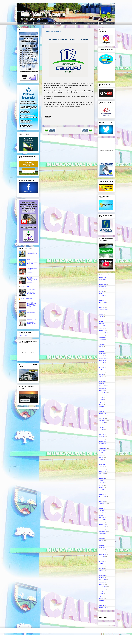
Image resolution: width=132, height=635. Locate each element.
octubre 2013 (102, 556)
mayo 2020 (101, 374)
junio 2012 (101, 593)
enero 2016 (101, 494)
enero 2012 (101, 605)
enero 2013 (101, 577)
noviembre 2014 (102, 526)
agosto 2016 (102, 478)
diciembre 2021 (102, 330)
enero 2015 (101, 522)
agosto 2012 (102, 589)
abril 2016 (101, 487)
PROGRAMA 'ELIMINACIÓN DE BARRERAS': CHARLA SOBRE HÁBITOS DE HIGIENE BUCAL (32, 280)
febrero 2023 (102, 298)
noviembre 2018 (102, 415)
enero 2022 (101, 328)
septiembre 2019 (103, 392)
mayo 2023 (101, 291)
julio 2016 (101, 480)
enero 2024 (101, 281)
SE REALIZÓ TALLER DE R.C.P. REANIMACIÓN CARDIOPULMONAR (32, 321)
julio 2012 (101, 591)
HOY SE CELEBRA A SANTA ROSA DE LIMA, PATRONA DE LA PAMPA (32, 252)
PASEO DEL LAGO (58, 23)
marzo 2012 (101, 600)
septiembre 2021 (103, 337)
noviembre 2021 (102, 332)
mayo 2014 (101, 540)
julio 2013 (101, 563)
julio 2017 (101, 452)
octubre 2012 (102, 584)
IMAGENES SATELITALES (107, 23)
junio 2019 (101, 399)
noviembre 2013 (102, 554)
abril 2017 (101, 459)
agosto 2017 (102, 450)
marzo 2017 (101, 462)
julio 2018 (101, 425)
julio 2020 (101, 369)
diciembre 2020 (102, 358)
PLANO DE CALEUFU (90, 23)
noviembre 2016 (102, 471)
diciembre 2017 (102, 441)
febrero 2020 (102, 381)
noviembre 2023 (102, 286)
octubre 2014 (102, 529)
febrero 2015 (102, 519)
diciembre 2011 (102, 607)
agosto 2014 (102, 533)
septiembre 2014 (103, 531)
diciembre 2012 (102, 579)
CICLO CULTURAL (25, 286)
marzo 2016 (101, 489)
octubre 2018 (102, 418)
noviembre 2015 (102, 499)
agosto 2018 (102, 422)
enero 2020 (101, 383)
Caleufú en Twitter (23, 335)
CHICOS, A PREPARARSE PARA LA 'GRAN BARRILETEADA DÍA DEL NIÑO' (32, 261)
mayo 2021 (101, 346)
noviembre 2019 (102, 388)
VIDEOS (74, 23)
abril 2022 (101, 321)
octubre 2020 (102, 362)
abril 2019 (101, 404)
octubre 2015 (102, 501)
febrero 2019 (102, 408)
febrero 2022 (102, 325)
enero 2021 (101, 355)
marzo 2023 (101, 295)
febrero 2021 (102, 353)
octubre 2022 (102, 307)
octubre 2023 (102, 288)
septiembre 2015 (103, 503)
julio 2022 (101, 314)
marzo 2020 (101, 378)
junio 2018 (101, 427)
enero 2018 (101, 438)
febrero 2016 (102, 492)
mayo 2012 (101, 596)
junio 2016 (101, 482)
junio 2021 (101, 344)
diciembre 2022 (102, 302)
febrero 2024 (102, 279)
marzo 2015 (101, 517)
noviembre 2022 (102, 305)
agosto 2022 (102, 311)
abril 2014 (101, 542)
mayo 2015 (101, 512)
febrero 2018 (102, 436)
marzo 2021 (101, 351)
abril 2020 (101, 376)
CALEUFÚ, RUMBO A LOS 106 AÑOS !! (31, 311)
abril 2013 (101, 570)
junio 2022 (101, 316)
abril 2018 (101, 432)
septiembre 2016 (103, 475)
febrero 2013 (102, 575)
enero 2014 (101, 549)
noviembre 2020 (102, 360)
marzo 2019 (101, 406)
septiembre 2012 (103, 586)
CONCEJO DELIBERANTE (42, 23)
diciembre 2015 (102, 496)
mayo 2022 (101, 318)
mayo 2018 (101, 429)
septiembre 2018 (103, 420)
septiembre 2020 (103, 365)
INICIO (25, 23)
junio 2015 (101, 510)
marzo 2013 (101, 572)
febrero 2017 (102, 464)
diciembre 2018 (102, 413)
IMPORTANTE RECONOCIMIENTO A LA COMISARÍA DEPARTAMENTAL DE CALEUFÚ (32, 304)
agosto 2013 (102, 561)
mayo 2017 (101, 457)
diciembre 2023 (102, 284)
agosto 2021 (102, 339)
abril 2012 (101, 598)
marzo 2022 (101, 323)
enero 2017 (101, 466)
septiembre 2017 (103, 448)
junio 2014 (101, 538)
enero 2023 (101, 300)
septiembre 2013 (103, 559)
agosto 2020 (102, 367)
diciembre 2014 (102, 524)
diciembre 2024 (102, 277)
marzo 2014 (101, 545)
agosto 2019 (102, 395)
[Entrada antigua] (87, 132)
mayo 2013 (101, 568)
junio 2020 (101, 372)
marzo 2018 (101, 434)
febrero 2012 (102, 602)
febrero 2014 (102, 547)
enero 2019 (101, 411)
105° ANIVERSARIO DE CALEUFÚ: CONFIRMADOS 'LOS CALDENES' (32, 270)
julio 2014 (101, 535)
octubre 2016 (102, 473)
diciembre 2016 (102, 469)
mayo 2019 (101, 402)
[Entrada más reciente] (50, 132)
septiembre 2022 (103, 309)
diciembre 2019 (102, 385)
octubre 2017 (102, 445)
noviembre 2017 (102, 443)
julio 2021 (101, 342)
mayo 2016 (101, 485)
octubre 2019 (102, 390)
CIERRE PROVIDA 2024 (26, 298)
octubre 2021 (102, 335)
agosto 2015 (102, 505)
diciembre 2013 (102, 552)
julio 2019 (101, 397)
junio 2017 (101, 455)
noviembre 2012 (102, 582)
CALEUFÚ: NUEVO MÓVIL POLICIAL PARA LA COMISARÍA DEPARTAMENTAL (32, 291)
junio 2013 (101, 565)
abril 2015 (101, 515)
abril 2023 (101, 293)
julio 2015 (101, 508)
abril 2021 (101, 348)
